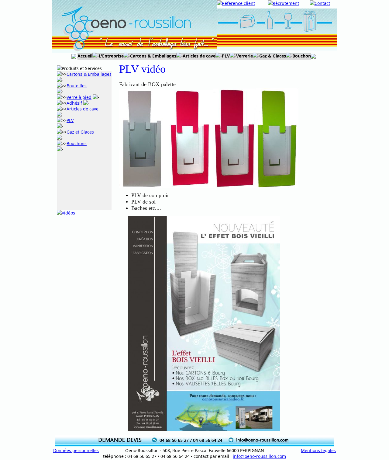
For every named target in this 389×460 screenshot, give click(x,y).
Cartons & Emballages (153, 56)
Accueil (84, 56)
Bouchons (77, 143)
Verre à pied (79, 97)
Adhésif (74, 103)
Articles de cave (199, 56)
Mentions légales (318, 450)
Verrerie (244, 56)
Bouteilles (77, 86)
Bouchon (301, 56)
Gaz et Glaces (80, 132)
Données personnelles (76, 450)
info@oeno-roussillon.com (259, 456)
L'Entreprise (111, 56)
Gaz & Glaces (272, 56)
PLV (226, 56)
